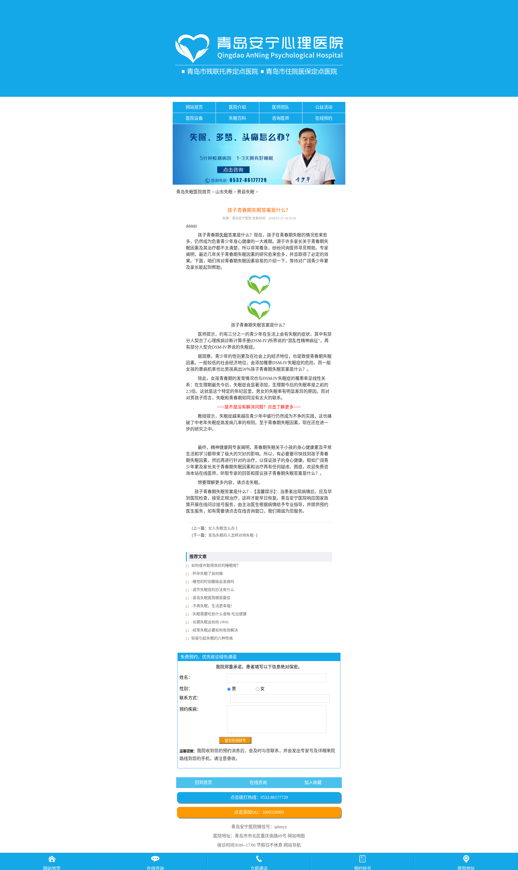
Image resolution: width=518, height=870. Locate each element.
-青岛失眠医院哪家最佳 (210, 598)
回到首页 (203, 782)
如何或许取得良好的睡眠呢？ (215, 565)
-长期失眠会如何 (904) (210, 622)
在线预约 (323, 118)
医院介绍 (237, 107)
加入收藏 (313, 782)
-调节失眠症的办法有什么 (212, 590)
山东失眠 (224, 192)
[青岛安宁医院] (259, 54)
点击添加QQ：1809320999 (259, 812)
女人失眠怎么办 (221, 528)
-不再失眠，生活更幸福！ (212, 606)
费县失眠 (245, 192)
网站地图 (296, 836)
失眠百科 (237, 118)
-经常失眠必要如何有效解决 (214, 630)
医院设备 (194, 118)
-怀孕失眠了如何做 (207, 574)
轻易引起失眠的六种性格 (212, 638)
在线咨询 (258, 782)
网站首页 (194, 107)
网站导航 (292, 845)
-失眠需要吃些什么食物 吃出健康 (219, 614)
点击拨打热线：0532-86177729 (259, 797)
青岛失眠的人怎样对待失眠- (231, 535)
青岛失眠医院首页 (193, 192)
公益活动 (323, 107)
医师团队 (280, 107)
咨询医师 (280, 118)
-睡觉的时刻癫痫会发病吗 (212, 582)
